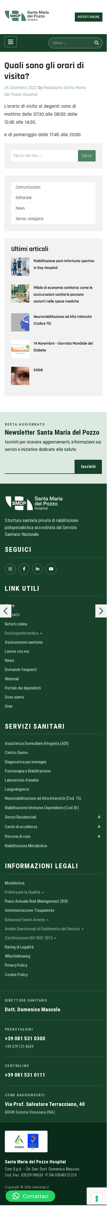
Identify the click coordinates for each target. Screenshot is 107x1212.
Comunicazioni (28, 187)
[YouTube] (51, 568)
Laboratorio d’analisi (22, 780)
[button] (30, 1196)
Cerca (87, 156)
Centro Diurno (16, 752)
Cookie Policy (16, 974)
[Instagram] (10, 568)
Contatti (12, 614)
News (20, 208)
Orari (9, 706)
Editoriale (24, 197)
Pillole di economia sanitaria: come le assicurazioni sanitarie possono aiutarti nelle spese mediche (63, 294)
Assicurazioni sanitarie (24, 642)
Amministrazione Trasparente (29, 910)
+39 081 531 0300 (25, 1038)
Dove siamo (14, 697)
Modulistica (14, 883)
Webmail (12, 678)
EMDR (38, 370)
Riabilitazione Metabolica (26, 845)
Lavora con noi (17, 651)
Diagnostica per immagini (25, 762)
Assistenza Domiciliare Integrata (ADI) (37, 743)
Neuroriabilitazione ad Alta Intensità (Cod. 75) (43, 798)
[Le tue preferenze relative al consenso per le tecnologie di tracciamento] (96, 1198)
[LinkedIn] (37, 568)
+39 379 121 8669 (19, 1046)
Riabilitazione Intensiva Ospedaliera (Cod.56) (42, 807)
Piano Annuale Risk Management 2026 (36, 901)
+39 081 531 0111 (25, 1075)
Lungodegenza (17, 789)
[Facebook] (23, 568)
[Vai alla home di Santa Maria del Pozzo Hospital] (53, 503)
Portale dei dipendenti (23, 688)
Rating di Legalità (19, 947)
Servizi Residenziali (20, 817)
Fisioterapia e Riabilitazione (28, 771)
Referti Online (89, 17)
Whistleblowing (17, 956)
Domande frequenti (21, 669)
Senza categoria (30, 218)
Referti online (16, 624)
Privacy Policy (16, 965)
